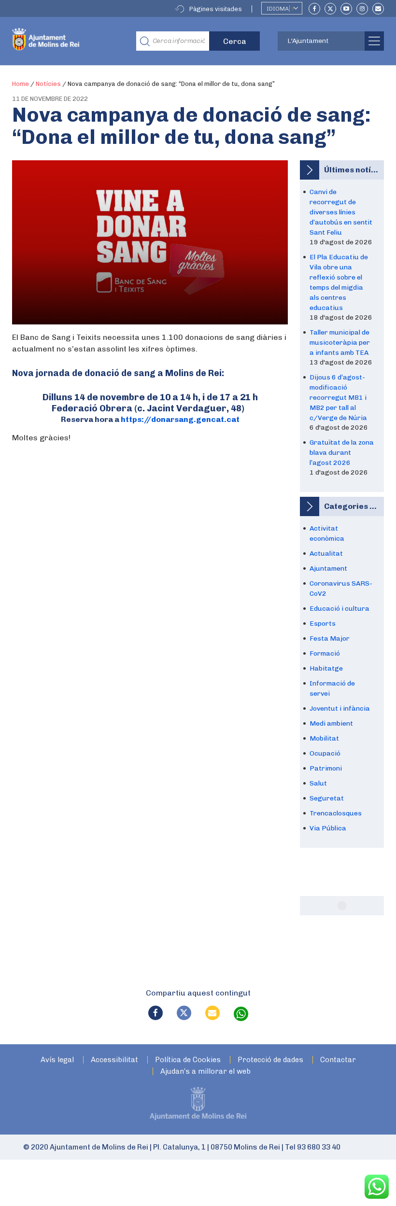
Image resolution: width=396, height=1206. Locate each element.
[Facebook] (314, 8)
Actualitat (326, 553)
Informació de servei (332, 688)
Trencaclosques (336, 813)
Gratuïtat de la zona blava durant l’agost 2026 (342, 452)
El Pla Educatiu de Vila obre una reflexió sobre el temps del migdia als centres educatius (339, 282)
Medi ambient (331, 723)
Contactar (338, 1060)
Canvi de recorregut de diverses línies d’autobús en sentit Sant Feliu (341, 212)
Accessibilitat (114, 1060)
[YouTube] (346, 8)
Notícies (48, 83)
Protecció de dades (270, 1060)
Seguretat (327, 798)
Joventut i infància (340, 708)
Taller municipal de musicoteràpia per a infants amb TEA (340, 342)
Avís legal (57, 1060)
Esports (323, 623)
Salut (318, 783)
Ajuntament (328, 568)
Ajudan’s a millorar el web (205, 1071)
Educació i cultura (339, 608)
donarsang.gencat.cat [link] (180, 419)
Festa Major (330, 638)
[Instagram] (362, 8)
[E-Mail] (378, 8)
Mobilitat (324, 738)
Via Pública (328, 828)
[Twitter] (330, 8)
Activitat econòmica (327, 533)
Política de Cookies (188, 1060)
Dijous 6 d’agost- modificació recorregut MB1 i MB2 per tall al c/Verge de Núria (338, 397)
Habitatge (326, 668)
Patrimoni (326, 768)
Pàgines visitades (215, 9)
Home (20, 83)
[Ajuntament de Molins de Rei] (67, 41)
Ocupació (325, 753)
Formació (325, 653)
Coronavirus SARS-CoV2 (341, 588)
